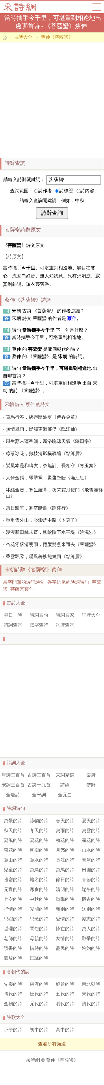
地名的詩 (39, 880)
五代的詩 (65, 994)
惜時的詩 (39, 948)
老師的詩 (13, 939)
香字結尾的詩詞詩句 (68, 582)
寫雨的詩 (65, 831)
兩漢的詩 (39, 984)
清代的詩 (91, 1004)
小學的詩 (13, 1030)
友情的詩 (65, 939)
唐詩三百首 (13, 775)
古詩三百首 (39, 775)
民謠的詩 (39, 958)
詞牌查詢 (65, 625)
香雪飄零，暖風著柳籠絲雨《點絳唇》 (45, 557)
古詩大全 (21, 6)
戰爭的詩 (91, 939)
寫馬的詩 (65, 870)
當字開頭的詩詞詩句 (23, 582)
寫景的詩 (13, 821)
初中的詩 (39, 1030)
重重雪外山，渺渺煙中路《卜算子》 (43, 520)
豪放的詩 (13, 958)
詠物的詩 (39, 821)
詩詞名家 (65, 615)
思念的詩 (39, 919)
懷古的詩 (91, 899)
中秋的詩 (39, 899)
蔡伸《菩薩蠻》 (57, 37)
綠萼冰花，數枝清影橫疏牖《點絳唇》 (45, 454)
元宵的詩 (13, 890)
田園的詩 (91, 870)
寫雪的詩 (91, 831)
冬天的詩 (39, 831)
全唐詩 (13, 795)
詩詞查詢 (13, 625)
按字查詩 (39, 625)
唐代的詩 (39, 994)
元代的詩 (39, 1004)
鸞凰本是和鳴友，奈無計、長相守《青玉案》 (52, 466)
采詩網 (33, 1060)
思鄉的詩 (13, 919)
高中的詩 (65, 1030)
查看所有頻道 (52, 1044)
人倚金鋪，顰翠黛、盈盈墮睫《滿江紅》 (47, 478)
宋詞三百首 (13, 785)
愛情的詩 (65, 919)
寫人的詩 (91, 929)
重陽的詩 (65, 899)
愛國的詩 (39, 909)
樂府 (91, 775)
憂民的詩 (65, 948)
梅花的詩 (65, 840)
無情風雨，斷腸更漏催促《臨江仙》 (43, 429)
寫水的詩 (39, 860)
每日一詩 (13, 615)
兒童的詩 (13, 870)
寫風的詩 (13, 840)
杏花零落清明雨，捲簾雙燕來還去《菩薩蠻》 (52, 544)
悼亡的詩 (65, 929)
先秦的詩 (13, 984)
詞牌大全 (91, 615)
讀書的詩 (13, 948)
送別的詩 (91, 909)
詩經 (65, 785)
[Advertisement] (52, 100)
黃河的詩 (91, 860)
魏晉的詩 (65, 984)
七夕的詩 (13, 899)
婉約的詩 (91, 948)
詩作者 (45, 191)
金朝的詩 (13, 1004)
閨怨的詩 (39, 929)
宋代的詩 (91, 994)
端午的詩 (91, 890)
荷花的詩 (91, 840)
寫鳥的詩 (39, 870)
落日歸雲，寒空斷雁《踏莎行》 (38, 508)
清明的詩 (65, 890)
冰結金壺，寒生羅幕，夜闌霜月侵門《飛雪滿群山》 (54, 493)
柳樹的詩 (39, 850)
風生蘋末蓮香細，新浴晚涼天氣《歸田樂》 (50, 441)
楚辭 (91, 785)
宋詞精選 (65, 775)
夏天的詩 (91, 821)
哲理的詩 (13, 929)
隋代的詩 (13, 994)
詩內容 (87, 191)
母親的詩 (39, 939)
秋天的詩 (13, 831)
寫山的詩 (13, 860)
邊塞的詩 (13, 880)
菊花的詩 (13, 850)
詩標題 (66, 191)
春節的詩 (91, 880)
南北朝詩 (91, 984)
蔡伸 (72, 318)
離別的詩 (65, 909)
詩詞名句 (39, 615)
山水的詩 (91, 850)
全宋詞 (39, 795)
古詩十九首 (39, 785)
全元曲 (65, 795)
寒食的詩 (39, 890)
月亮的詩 (65, 850)
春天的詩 (65, 821)
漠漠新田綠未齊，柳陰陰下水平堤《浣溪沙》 (52, 532)
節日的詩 (65, 880)
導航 (96, 6)
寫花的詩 (39, 840)
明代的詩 (65, 1004)
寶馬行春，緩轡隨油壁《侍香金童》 (43, 417)
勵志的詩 (91, 919)
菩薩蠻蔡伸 (22, 589)
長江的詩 (65, 860)
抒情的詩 (13, 909)
